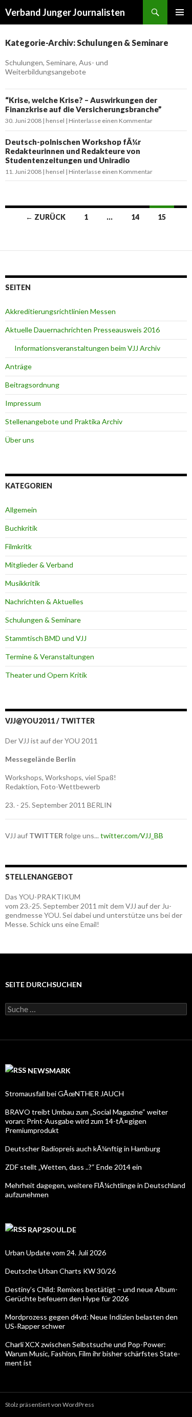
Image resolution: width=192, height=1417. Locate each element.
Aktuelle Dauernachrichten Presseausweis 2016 (82, 329)
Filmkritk (18, 546)
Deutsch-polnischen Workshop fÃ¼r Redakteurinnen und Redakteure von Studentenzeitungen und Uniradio (73, 151)
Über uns (19, 439)
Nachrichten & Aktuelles (44, 601)
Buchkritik (21, 528)
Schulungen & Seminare (43, 619)
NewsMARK (49, 1070)
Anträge (18, 366)
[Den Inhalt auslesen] (15, 1070)
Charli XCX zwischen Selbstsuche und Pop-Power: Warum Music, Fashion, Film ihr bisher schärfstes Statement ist (92, 1353)
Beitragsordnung (32, 384)
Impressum (23, 403)
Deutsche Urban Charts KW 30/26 (60, 1271)
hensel (55, 120)
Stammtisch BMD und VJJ (46, 638)
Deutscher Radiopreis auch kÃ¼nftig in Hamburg (82, 1148)
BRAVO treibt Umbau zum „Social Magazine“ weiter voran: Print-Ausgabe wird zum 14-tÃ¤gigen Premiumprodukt (86, 1121)
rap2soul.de (52, 1229)
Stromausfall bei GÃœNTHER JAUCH (64, 1093)
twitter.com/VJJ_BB (131, 835)
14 (135, 217)
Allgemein (21, 509)
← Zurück (46, 217)
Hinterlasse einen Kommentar (111, 120)
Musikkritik (22, 583)
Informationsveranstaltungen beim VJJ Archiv (87, 348)
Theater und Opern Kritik (46, 675)
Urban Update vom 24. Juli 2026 (55, 1252)
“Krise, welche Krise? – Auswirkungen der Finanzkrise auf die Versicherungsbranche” (83, 104)
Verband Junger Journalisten (65, 12)
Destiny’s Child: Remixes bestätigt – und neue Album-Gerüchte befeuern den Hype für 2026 (91, 1294)
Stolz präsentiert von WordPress (49, 1404)
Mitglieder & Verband (39, 564)
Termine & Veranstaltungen (49, 656)
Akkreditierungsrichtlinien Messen (60, 311)
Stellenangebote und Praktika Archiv (63, 421)
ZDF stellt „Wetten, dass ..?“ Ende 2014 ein (73, 1167)
